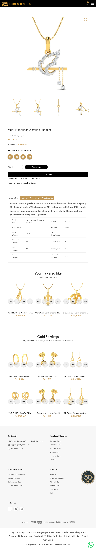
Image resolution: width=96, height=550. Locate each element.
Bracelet (50, 532)
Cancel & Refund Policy (16, 475)
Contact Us (54, 489)
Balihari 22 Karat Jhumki (48, 376)
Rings (12, 532)
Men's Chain (62, 532)
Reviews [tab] (24, 198)
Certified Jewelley (14, 482)
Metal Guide (54, 452)
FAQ (51, 493)
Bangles (41, 532)
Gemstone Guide (56, 445)
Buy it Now (48, 174)
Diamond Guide (55, 441)
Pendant (38, 536)
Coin (84, 536)
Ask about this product (31, 178)
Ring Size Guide (55, 448)
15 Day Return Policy (15, 486)
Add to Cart (36, 167)
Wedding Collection (52, 536)
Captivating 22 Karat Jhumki (48, 413)
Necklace (31, 532)
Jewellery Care (55, 456)
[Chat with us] (91, 545)
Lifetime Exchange (14, 478)
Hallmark (53, 460)
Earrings (21, 532)
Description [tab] (13, 198)
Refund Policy (55, 486)
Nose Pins (74, 532)
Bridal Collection (72, 536)
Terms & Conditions (57, 478)
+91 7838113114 (17, 448)
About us (53, 475)
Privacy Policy (55, 482)
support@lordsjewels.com (20, 445)
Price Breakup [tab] (47, 198)
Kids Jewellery (25, 536)
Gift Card (48, 540)
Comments (34, 198)
